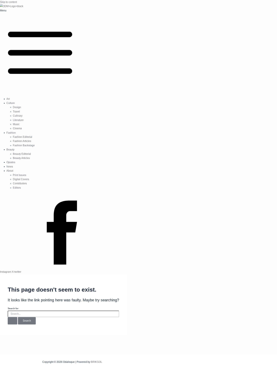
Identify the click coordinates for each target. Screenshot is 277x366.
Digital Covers (21, 179)
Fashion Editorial (22, 137)
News (9, 166)
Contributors (20, 183)
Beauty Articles (21, 158)
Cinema (17, 128)
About (9, 170)
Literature (18, 120)
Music (16, 124)
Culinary (17, 115)
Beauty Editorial (22, 154)
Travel (16, 111)
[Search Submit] (12, 320)
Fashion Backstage (24, 145)
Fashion (11, 132)
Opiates (10, 162)
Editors (17, 187)
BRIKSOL (96, 362)
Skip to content (8, 2)
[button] (138, 51)
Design (17, 107)
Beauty (10, 149)
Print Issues (19, 175)
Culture (10, 103)
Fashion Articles (22, 141)
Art (8, 99)
